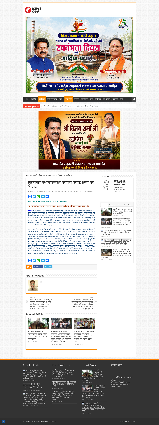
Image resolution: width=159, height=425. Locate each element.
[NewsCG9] (33, 9)
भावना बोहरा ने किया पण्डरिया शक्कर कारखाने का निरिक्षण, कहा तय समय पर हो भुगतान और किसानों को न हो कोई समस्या (61, 336)
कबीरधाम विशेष (52, 99)
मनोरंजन (98, 99)
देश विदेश (34, 99)
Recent (104, 205)
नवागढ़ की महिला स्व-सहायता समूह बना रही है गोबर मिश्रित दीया (64, 384)
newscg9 (32, 191)
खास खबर (69, 99)
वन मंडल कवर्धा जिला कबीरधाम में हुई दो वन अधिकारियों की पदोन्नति (32, 386)
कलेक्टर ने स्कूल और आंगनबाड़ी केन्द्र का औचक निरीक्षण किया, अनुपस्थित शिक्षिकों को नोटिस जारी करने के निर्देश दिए (34, 374)
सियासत (76, 99)
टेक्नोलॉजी (84, 99)
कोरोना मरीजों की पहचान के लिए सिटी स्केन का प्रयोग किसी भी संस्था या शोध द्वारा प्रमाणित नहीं (63, 373)
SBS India (133, 421)
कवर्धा (35, 175)
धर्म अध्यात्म (106, 99)
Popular (112, 205)
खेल (91, 99)
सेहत (121, 99)
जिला (60, 99)
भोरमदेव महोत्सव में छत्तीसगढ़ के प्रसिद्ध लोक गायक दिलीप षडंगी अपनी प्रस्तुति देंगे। (122, 211)
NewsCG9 (39, 421)
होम (27, 99)
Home (29, 175)
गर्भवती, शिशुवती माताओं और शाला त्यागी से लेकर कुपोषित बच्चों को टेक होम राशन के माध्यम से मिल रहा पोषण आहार (63, 395)
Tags (130, 205)
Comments (121, 205)
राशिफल (115, 99)
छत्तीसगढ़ (42, 99)
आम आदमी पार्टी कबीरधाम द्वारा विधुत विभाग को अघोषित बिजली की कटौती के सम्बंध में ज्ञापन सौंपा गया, (66, 106)
